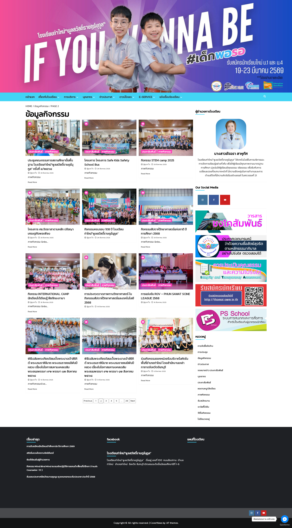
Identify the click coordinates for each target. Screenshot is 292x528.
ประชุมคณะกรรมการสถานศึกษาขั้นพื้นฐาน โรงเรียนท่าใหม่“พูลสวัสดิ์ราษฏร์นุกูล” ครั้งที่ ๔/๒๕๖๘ (50, 164)
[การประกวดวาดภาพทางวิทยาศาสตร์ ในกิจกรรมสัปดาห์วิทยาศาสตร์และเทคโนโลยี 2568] (109, 271)
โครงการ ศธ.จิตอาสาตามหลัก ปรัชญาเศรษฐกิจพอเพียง (51, 231)
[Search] (265, 96)
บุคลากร (87, 97)
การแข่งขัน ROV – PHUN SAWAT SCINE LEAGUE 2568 (165, 296)
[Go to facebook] (285, 519)
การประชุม (203, 352)
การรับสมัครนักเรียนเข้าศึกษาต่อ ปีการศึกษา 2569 (51, 446)
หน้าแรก (30, 97)
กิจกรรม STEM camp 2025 (157, 160)
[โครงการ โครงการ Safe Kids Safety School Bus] (109, 138)
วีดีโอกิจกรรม (204, 413)
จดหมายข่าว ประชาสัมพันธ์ (210, 370)
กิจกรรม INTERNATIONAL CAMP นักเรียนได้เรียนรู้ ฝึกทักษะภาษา (48, 296)
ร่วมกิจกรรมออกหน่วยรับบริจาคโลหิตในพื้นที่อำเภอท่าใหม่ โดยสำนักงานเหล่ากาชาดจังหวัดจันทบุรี (164, 362)
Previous (88, 400)
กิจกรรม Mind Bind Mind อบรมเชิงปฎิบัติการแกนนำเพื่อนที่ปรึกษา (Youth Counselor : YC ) (62, 468)
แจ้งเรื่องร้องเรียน (169, 97)
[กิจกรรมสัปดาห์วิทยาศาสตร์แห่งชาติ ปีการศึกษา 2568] (166, 207)
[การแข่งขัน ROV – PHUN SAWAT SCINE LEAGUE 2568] (166, 271)
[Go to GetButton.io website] (285, 525)
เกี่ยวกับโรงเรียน (47, 97)
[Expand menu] (58, 97)
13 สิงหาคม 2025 (47, 380)
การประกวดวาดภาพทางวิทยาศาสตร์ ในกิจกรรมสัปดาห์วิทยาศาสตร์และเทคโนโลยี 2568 (109, 298)
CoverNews (156, 523)
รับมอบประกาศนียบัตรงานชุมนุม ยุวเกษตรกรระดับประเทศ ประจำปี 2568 (61, 476)
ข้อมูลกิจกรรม (204, 358)
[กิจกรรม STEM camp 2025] (166, 138)
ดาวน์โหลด (125, 97)
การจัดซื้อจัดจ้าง (205, 346)
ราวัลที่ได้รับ (203, 407)
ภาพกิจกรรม (51, 151)
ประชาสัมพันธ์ (36, 151)
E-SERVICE (145, 97)
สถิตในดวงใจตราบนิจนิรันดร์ (40, 453)
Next (132, 400)
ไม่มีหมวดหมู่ (204, 419)
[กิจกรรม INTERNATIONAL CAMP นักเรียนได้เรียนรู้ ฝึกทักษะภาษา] (53, 271)
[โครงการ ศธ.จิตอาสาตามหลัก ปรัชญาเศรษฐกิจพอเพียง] (53, 207)
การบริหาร (70, 97)
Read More (32, 182)
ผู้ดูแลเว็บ (33, 173)
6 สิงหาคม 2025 (160, 371)
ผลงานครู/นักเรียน (207, 388)
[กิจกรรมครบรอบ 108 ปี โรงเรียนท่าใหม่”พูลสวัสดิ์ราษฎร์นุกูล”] (109, 207)
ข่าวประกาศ (105, 97)
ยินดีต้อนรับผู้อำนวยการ (38, 459)
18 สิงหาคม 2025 (47, 302)
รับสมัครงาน (204, 400)
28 (126, 400)
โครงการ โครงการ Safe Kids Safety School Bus (106, 162)
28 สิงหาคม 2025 (47, 173)
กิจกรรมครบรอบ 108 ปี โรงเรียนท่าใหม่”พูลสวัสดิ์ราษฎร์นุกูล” (103, 231)
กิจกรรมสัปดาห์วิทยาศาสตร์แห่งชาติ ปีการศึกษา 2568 (164, 231)
